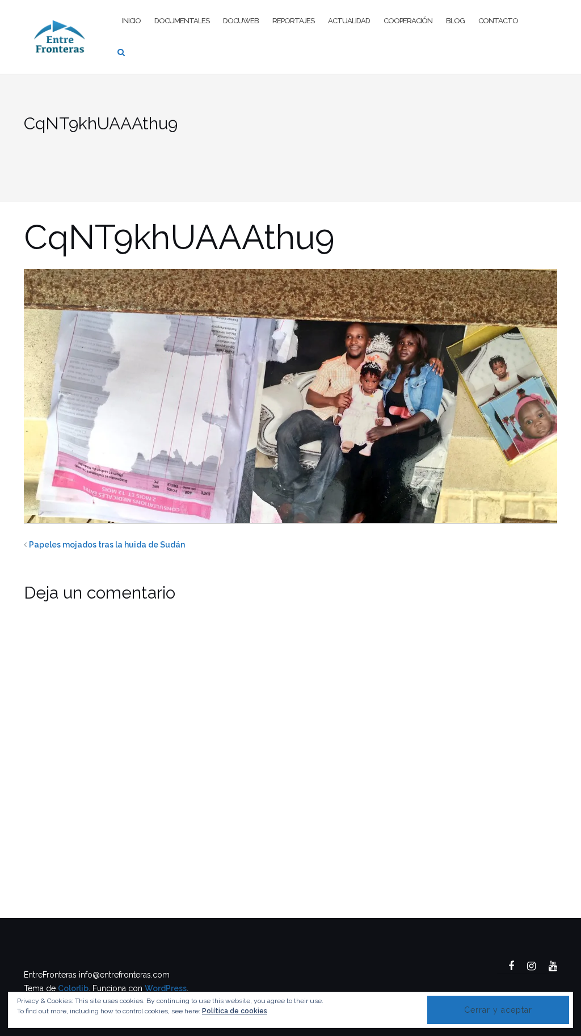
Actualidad (349, 20)
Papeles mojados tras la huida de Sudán (107, 544)
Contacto (498, 20)
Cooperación (408, 20)
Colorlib (73, 988)
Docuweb (241, 20)
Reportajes (293, 20)
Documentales (181, 20)
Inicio (131, 20)
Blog (455, 20)
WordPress (166, 988)
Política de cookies (234, 1011)
